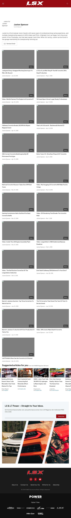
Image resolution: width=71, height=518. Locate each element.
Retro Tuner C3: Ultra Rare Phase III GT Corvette (51, 154)
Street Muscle (55, 390)
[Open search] (67, 3)
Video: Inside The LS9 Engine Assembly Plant (16, 242)
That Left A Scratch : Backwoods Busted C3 (50, 125)
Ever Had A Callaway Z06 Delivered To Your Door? (52, 270)
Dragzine (6, 390)
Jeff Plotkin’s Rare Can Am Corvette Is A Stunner (17, 358)
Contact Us (24, 485)
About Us (15, 485)
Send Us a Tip (35, 485)
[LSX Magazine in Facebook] (35, 479)
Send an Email (10, 43)
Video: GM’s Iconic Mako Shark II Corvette (49, 329)
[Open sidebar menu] (3, 4)
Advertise (56, 485)
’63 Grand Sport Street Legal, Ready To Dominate (52, 99)
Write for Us (46, 485)
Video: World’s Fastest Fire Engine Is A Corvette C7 (18, 99)
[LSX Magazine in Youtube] (40, 479)
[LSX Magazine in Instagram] (31, 479)
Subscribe (61, 416)
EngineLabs (22, 389)
